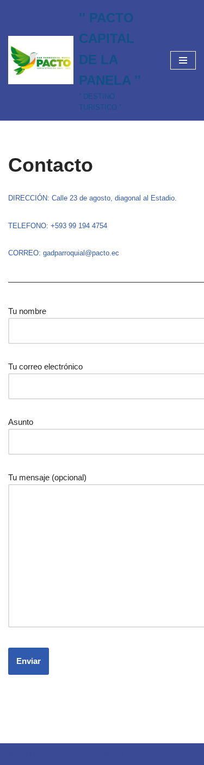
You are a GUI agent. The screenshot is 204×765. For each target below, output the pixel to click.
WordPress (123, 753)
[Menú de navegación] (183, 60)
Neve (17, 753)
